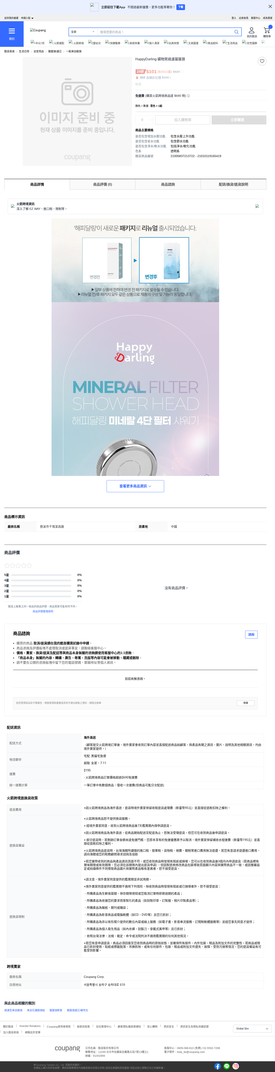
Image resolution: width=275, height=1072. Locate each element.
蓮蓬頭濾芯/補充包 (77, 1010)
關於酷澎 (8, 1026)
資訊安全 (169, 1026)
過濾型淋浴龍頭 (13, 1010)
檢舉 (245, 703)
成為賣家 (267, 18)
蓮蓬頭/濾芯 (55, 51)
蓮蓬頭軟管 (55, 1010)
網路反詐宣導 (32, 1032)
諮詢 (251, 634)
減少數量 (151, 118)
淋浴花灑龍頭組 (36, 1010)
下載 (180, 7)
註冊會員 (243, 18)
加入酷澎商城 (11, 1032)
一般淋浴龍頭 (73, 51)
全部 (73, 31)
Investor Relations (30, 1026)
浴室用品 (39, 51)
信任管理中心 (104, 1026)
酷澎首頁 (9, 51)
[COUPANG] (67, 1050)
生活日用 (24, 51)
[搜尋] (236, 32)
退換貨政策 (83, 1026)
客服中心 (255, 18)
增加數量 (151, 122)
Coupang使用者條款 (59, 1026)
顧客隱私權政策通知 (129, 1026)
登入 (234, 18)
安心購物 (152, 1026)
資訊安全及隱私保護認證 (194, 1026)
